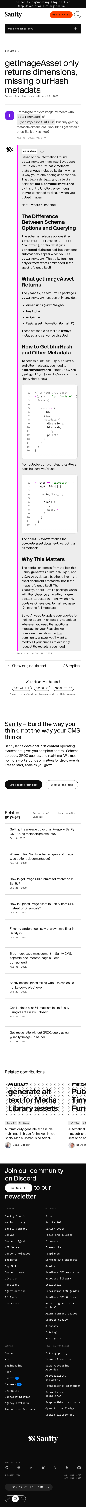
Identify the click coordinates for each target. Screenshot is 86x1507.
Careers (10, 1384)
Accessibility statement (55, 1377)
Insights (11, 1259)
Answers (10, 51)
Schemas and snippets (61, 1259)
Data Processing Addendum (57, 1367)
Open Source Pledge (59, 1408)
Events (9, 1378)
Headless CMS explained (63, 1272)
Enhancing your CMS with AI (59, 1305)
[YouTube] (19, 1467)
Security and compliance (55, 1394)
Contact (10, 1353)
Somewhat (42, 688)
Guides (50, 1266)
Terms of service (58, 1359)
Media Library (15, 1222)
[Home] (13, 15)
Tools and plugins (59, 1235)
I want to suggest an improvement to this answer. (43, 694)
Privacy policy (56, 1353)
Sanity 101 (53, 1222)
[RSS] (67, 1467)
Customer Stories (17, 1397)
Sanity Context (16, 1228)
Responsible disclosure (63, 1402)
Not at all (22, 688)
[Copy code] (73, 389)
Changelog (12, 1390)
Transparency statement (63, 1385)
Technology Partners (20, 1409)
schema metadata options (45, 236)
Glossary (51, 1326)
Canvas (9, 1235)
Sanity (13, 723)
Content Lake (14, 1272)
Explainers (53, 1284)
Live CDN (11, 1278)
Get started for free (24, 784)
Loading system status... (30, 1487)
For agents (53, 1338)
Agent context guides (61, 1313)
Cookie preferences (59, 1414)
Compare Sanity (56, 1319)
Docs (48, 1216)
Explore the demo (62, 784)
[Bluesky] (43, 1467)
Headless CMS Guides (60, 1297)
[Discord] (79, 1467)
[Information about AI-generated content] (42, 151)
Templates (52, 1253)
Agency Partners (17, 1403)
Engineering (13, 1365)
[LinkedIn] (31, 1467)
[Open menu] (77, 14)
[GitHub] (7, 1467)
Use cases (12, 1303)
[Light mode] (8, 1498)
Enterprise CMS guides (62, 1291)
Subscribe (18, 1188)
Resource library (58, 1278)
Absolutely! (63, 688)
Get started (61, 14)
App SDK (10, 1266)
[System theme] (15, 1498)
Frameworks (53, 1247)
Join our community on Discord (34, 1174)
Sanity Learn (55, 1228)
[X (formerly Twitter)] (55, 1467)
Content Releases (17, 1253)
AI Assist (12, 1297)
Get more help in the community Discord (54, 815)
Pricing (51, 1332)
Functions (12, 1284)
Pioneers (51, 1241)
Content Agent (15, 1241)
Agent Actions (15, 1291)
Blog (8, 1359)
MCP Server (13, 1247)
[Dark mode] (22, 1498)
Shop (8, 1372)
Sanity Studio (15, 1216)
